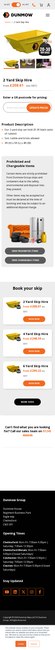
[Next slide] (47, 41)
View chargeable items (25, 260)
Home (8, 22)
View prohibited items (25, 250)
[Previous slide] (8, 41)
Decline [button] (34, 644)
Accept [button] (21, 644)
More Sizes (27, 401)
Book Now (34, 319)
